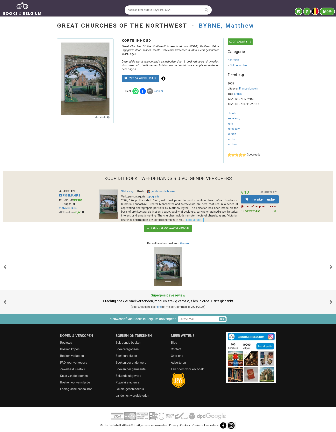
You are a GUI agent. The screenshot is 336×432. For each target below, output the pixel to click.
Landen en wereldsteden (132, 395)
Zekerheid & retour (72, 369)
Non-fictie (234, 60)
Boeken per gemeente (131, 369)
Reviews (66, 342)
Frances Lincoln (248, 88)
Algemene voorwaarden (152, 425)
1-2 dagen (66, 203)
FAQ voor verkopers (73, 362)
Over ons (177, 356)
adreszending (260, 210)
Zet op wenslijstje (142, 78)
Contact (176, 349)
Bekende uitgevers (128, 376)
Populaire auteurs (127, 382)
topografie (153, 196)
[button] (5, 266)
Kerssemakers (69, 195)
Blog (174, 342)
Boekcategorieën (127, 349)
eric (159, 306)
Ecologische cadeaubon (76, 389)
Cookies (185, 425)
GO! (222, 319)
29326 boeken (68, 208)
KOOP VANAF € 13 (240, 41)
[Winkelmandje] (298, 11)
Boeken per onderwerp (131, 362)
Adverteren (178, 362)
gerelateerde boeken (163, 191)
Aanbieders (211, 425)
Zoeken (196, 425)
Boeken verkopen (72, 356)
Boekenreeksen (126, 356)
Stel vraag (127, 191)
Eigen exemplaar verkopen (169, 228)
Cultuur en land (238, 65)
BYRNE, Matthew (226, 25)
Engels (238, 93)
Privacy (173, 425)
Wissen (184, 243)
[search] (206, 10)
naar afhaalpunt (260, 206)
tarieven (269, 191)
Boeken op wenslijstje (75, 382)
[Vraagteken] (307, 11)
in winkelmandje (262, 199)
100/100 (67, 199)
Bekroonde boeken (128, 342)
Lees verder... (194, 219)
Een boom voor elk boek (187, 369)
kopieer (158, 91)
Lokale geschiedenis (130, 389)
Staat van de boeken (74, 376)
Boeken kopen (70, 349)
